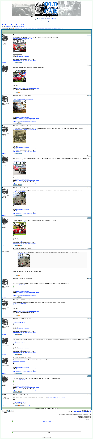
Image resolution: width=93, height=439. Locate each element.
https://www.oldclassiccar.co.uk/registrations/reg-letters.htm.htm (25, 129)
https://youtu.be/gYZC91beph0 (19, 361)
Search (43, 18)
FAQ (39, 18)
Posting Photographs (39, 21)
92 (12, 26)
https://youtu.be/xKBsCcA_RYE (19, 221)
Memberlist (48, 18)
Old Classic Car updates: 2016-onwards (16, 25)
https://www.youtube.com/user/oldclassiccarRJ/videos (27, 57)
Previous (7, 26)
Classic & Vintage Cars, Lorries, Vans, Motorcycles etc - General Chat (50, 28)
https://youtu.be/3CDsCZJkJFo (19, 379)
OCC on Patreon (59, 21)
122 (17, 26)
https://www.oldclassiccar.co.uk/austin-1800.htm (22, 38)
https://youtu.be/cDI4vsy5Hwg (19, 191)
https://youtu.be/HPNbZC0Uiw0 (19, 303)
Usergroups (54, 18)
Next (23, 26)
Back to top (4, 62)
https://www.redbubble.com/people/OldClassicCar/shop (24, 60)
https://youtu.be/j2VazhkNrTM (19, 322)
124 (21, 26)
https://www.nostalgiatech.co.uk (19, 402)
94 (15, 26)
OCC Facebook (52, 21)
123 (19, 26)
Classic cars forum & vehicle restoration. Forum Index (25, 28)
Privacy (45, 21)
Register (32, 21)
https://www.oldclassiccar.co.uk (22, 56)
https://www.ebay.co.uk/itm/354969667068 (56, 397)
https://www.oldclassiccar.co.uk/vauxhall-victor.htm (23, 99)
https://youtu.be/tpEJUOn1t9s (19, 342)
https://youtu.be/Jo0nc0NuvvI (19, 161)
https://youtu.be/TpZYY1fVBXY (19, 284)
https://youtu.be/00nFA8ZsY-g (19, 68)
